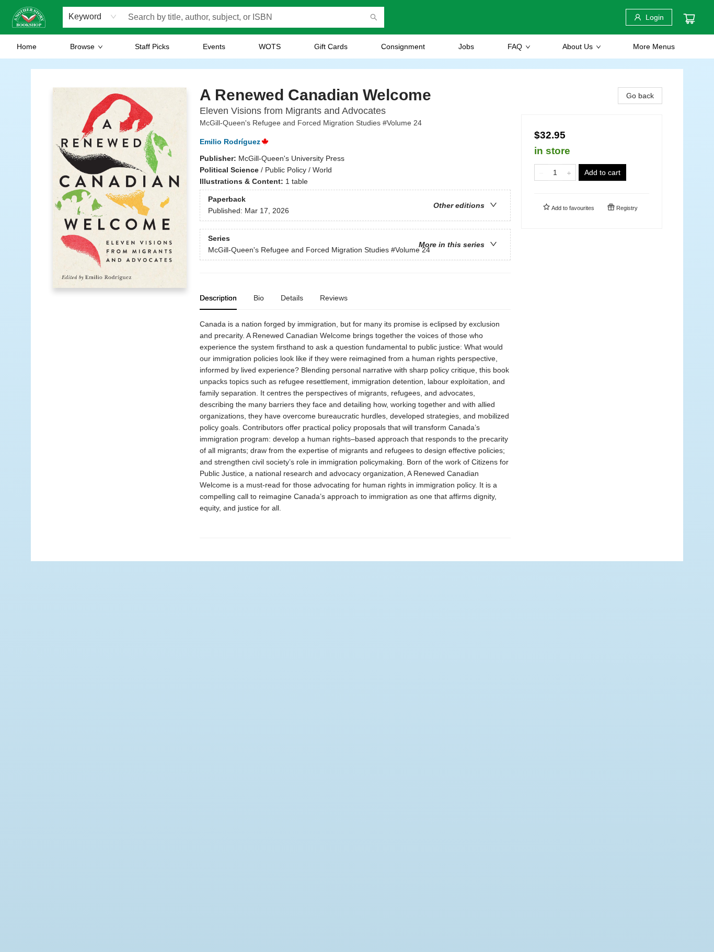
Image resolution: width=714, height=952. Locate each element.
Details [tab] (292, 298)
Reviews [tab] (334, 298)
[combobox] (93, 17)
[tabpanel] (355, 428)
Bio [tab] (259, 298)
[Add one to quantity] (568, 172)
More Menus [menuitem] (654, 46)
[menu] (357, 46)
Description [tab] (218, 298)
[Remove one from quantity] (541, 172)
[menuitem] (26, 46)
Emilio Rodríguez (230, 141)
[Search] (373, 17)
